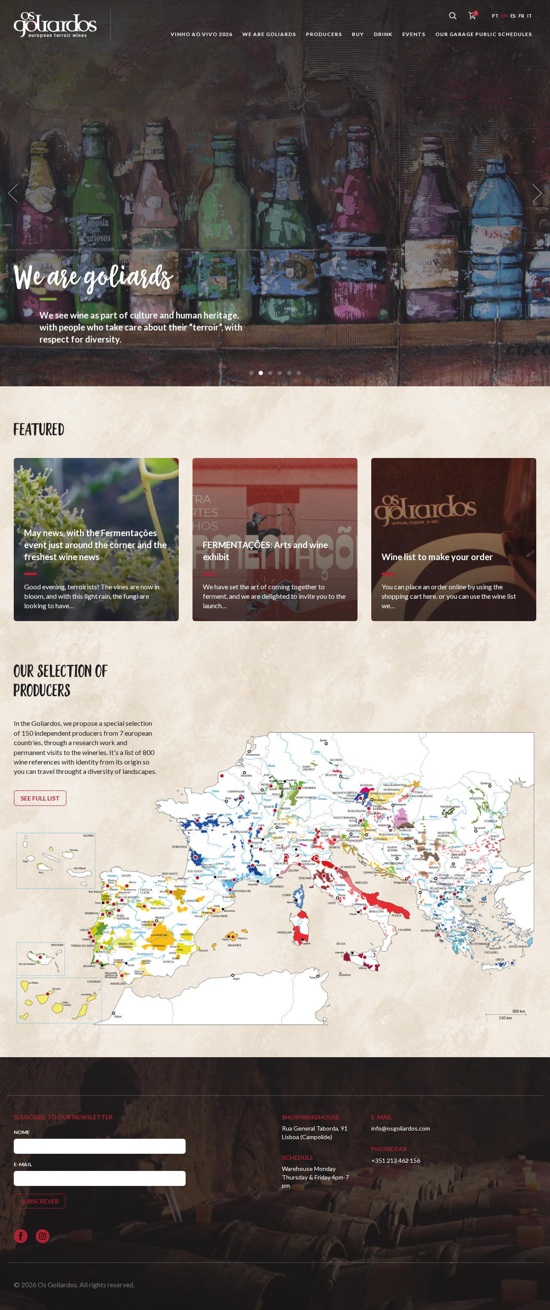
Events (413, 34)
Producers (324, 34)
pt (495, 15)
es (513, 15)
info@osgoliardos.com (400, 1128)
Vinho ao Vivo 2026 (201, 34)
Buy (358, 34)
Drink (383, 34)
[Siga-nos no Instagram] (42, 1236)
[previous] (15, 193)
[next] (534, 193)
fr (521, 15)
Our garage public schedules (483, 34)
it (529, 15)
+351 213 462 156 (395, 1160)
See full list (40, 798)
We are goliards (269, 34)
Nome (22, 1132)
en (504, 15)
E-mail (23, 1164)
